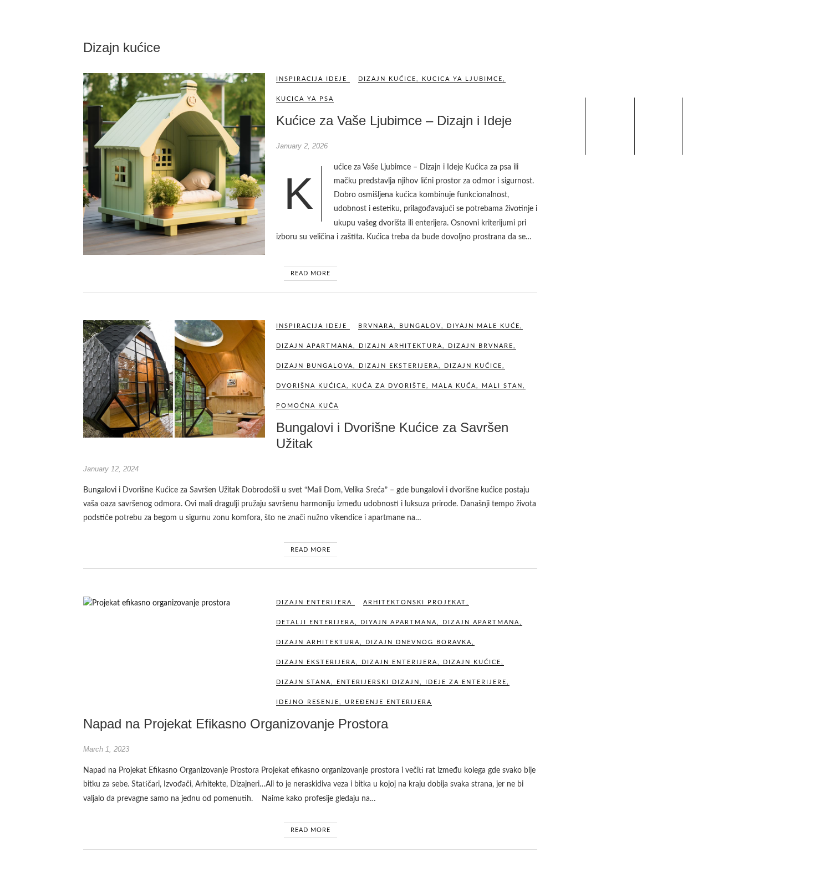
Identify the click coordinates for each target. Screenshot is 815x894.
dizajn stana (303, 682)
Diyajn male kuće (483, 326)
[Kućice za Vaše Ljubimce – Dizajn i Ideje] (174, 164)
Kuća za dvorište (389, 386)
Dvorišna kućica (311, 386)
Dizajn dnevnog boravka (418, 642)
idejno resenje (307, 702)
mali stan (502, 386)
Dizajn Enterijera (314, 602)
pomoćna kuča (307, 406)
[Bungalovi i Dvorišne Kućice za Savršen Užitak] (174, 379)
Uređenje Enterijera (388, 702)
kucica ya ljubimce (462, 79)
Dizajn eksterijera (399, 366)
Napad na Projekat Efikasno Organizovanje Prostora (235, 723)
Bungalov (420, 326)
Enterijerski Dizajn (378, 682)
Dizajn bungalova (314, 366)
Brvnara (376, 326)
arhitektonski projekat (414, 602)
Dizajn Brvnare (480, 346)
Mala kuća (454, 386)
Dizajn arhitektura (400, 346)
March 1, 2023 (106, 749)
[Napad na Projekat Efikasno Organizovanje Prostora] (174, 603)
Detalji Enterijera (315, 622)
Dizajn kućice (387, 79)
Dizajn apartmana (314, 346)
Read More (310, 273)
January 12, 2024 (111, 469)
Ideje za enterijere (466, 682)
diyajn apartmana (398, 622)
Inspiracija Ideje (311, 79)
